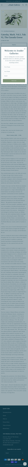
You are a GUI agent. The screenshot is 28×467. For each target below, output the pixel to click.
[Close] (24, 48)
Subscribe (14, 80)
